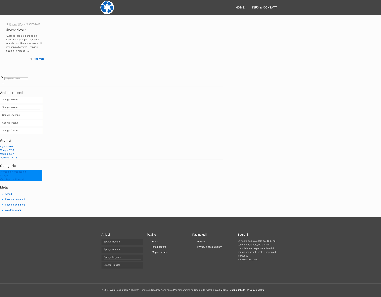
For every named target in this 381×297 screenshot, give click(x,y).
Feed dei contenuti (15, 199)
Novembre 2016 (8, 157)
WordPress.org (13, 210)
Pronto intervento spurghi (13, 171)
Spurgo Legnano (11, 115)
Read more (38, 59)
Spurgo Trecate (10, 122)
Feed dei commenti (15, 204)
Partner (201, 241)
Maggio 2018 (7, 150)
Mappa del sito (159, 252)
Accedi (8, 194)
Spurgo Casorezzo (12, 130)
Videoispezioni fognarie (12, 179)
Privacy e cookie (255, 290)
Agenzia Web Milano (217, 290)
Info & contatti (159, 247)
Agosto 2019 (6, 146)
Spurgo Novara (16, 29)
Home (155, 241)
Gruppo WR (15, 24)
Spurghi (4, 175)
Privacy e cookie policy (209, 247)
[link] (3, 83)
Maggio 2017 (7, 154)
